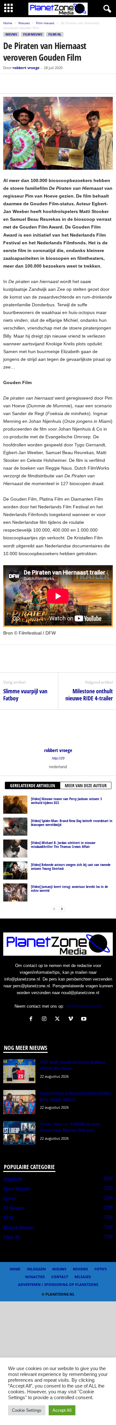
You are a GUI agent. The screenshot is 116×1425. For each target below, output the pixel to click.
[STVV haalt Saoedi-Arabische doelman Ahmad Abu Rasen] (19, 1071)
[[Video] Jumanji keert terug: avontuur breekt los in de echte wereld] (15, 892)
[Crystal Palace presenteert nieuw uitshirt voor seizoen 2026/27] (19, 1102)
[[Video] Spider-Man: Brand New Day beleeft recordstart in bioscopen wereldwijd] (15, 827)
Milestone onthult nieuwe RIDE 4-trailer (89, 694)
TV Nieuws (13, 1208)
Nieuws (24, 23)
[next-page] (62, 908)
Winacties (35, 1276)
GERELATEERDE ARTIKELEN (32, 785)
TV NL (9, 1217)
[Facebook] (9, 83)
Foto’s (100, 1269)
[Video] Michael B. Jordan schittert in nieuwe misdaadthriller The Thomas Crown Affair (63, 844)
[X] (24, 83)
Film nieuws (45, 23)
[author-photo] (58, 728)
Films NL (54, 34)
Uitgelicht (12, 1179)
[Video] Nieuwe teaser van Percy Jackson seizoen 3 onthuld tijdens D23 (66, 800)
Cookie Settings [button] (27, 1410)
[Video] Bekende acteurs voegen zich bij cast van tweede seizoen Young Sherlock (71, 866)
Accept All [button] (62, 1410)
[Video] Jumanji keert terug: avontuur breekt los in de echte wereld (69, 888)
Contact (59, 1276)
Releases (82, 1276)
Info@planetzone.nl (83, 1006)
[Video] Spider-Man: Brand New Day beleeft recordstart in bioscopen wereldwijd (71, 822)
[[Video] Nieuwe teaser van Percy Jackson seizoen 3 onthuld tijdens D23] (15, 805)
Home (7, 23)
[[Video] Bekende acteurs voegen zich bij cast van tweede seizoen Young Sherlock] (15, 870)
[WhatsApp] (39, 83)
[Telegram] (54, 83)
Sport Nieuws (16, 1188)
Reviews (80, 1269)
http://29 (58, 758)
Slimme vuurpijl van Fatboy (25, 694)
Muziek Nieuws (18, 1227)
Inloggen (36, 1269)
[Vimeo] (72, 1019)
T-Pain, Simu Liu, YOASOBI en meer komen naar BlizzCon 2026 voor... (70, 1127)
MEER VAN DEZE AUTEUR (86, 785)
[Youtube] (85, 1019)
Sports (9, 1198)
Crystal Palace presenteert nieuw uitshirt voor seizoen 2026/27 (75, 1096)
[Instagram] (45, 1019)
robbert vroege (26, 67)
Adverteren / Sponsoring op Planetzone (58, 1284)
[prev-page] (54, 908)
